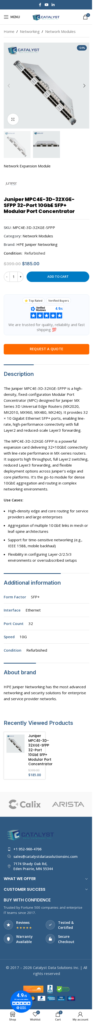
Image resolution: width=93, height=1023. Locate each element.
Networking (30, 31)
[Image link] (31, 833)
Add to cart (58, 276)
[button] (9, 86)
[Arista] (25, 804)
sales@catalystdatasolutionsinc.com (45, 856)
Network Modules (60, 31)
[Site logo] (46, 16)
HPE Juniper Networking (37, 244)
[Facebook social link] (40, 4)
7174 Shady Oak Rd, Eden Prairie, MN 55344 (33, 866)
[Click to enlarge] (13, 119)
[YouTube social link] (46, 4)
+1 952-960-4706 (27, 849)
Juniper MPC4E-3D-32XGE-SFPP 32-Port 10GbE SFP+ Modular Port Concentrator (40, 750)
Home (9, 31)
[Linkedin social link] (53, 4)
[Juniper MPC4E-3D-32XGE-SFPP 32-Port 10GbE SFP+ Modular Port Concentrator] (15, 744)
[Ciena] (68, 804)
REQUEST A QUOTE (46, 348)
